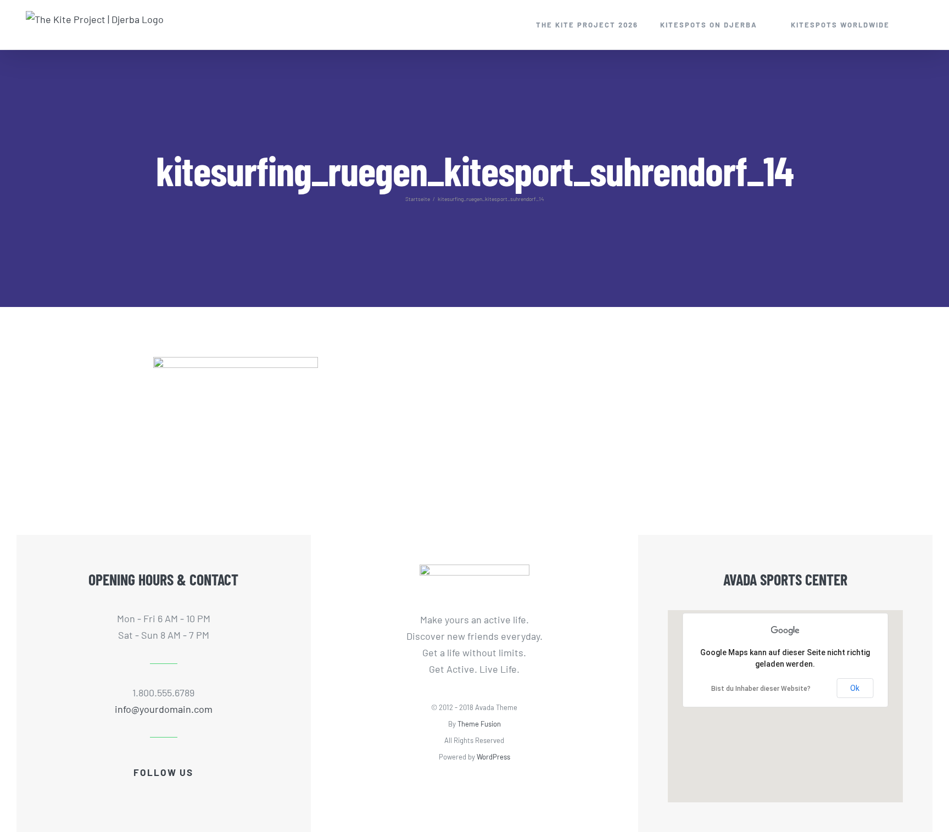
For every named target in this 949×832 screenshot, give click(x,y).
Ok (854, 688)
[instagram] (181, 793)
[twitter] (146, 793)
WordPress (493, 756)
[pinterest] (199, 793)
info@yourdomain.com (164, 709)
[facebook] (128, 793)
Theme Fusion (479, 723)
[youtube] (163, 793)
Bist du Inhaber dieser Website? (761, 689)
